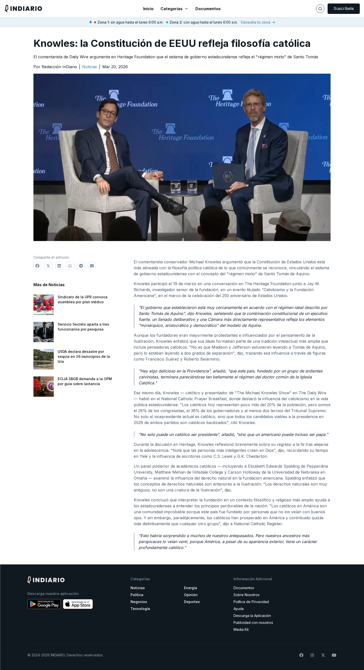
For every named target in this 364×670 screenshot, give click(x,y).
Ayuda (239, 609)
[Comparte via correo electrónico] (92, 266)
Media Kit (241, 629)
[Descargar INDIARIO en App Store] (78, 604)
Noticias (137, 588)
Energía (190, 588)
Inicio (148, 8)
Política (136, 595)
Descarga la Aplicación (252, 615)
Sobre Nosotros (247, 595)
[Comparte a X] (48, 266)
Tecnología (140, 609)
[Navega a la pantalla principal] (63, 8)
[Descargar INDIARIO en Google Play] (44, 604)
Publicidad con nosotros (253, 622)
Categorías (171, 8)
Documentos (208, 8)
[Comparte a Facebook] (37, 266)
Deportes (192, 602)
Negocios (138, 602)
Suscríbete (344, 8)
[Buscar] (320, 9)
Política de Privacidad (251, 602)
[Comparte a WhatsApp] (70, 266)
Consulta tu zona (255, 22)
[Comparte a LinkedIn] (59, 266)
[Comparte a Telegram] (81, 266)
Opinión (191, 595)
